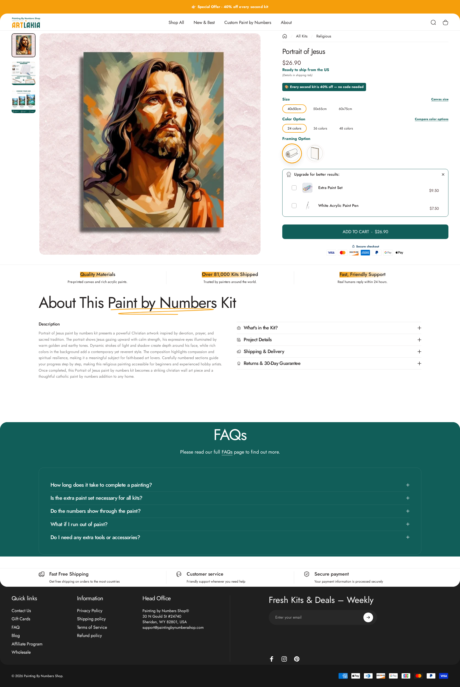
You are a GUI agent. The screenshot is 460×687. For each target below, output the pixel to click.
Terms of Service (92, 627)
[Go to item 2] (23, 73)
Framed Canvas (315, 144)
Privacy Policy (89, 611)
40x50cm (294, 107)
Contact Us (21, 611)
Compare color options (431, 119)
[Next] (248, 155)
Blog (16, 635)
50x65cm (320, 107)
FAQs (227, 452)
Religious (323, 36)
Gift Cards (21, 619)
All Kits (301, 36)
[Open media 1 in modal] (150, 144)
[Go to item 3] (23, 101)
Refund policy (89, 635)
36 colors (320, 127)
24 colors (294, 127)
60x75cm (345, 107)
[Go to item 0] (23, 45)
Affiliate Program (27, 644)
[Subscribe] (368, 617)
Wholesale (21, 652)
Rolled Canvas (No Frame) (292, 144)
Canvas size (439, 99)
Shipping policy (91, 619)
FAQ (16, 627)
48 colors (346, 127)
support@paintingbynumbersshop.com (173, 627)
